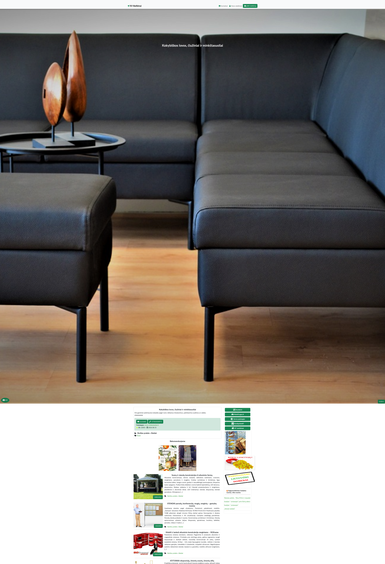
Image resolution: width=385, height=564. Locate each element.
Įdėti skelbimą (251, 6)
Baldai (181, 496)
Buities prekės (172, 496)
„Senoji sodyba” (229, 509)
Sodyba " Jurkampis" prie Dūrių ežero (237, 501)
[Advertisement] (192, 29)
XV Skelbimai (135, 6)
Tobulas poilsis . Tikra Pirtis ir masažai (237, 498)
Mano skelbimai (236, 6)
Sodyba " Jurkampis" (231, 505)
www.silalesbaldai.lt (152, 425)
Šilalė (139, 436)
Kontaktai (224, 6)
